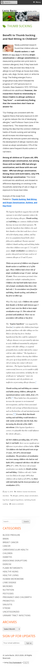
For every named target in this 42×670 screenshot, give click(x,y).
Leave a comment (18, 504)
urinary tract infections (16, 615)
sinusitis (7, 604)
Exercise (7, 564)
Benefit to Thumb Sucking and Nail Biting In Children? (20, 36)
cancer (6, 546)
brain (6, 538)
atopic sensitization (31, 496)
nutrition (8, 589)
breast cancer (10, 542)
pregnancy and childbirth (17, 597)
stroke (6, 608)
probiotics (8, 600)
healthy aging (10, 571)
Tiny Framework (15, 662)
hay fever (6, 500)
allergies (15, 496)
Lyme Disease (9, 582)
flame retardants (13, 568)
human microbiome (29, 492)
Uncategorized (11, 611)
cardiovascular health (15, 549)
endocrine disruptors (15, 560)
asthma (21, 496)
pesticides (8, 593)
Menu (38, 2)
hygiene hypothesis (16, 500)
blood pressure (11, 535)
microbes (6, 496)
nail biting (27, 500)
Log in (26, 662)
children (19, 492)
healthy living (11, 575)
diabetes (7, 557)
